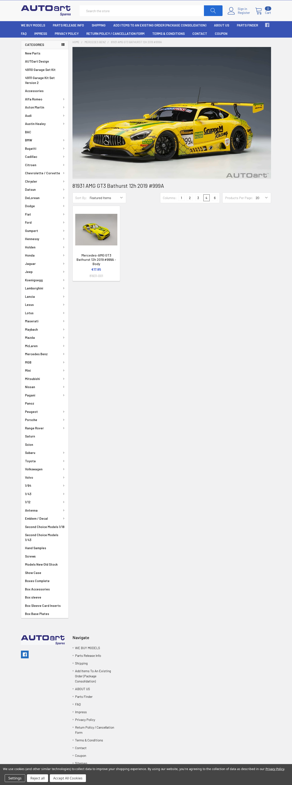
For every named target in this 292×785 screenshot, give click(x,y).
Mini (28, 370)
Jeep (29, 272)
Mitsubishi (32, 379)
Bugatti (30, 148)
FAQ (24, 33)
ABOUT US (221, 25)
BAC (28, 132)
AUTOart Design (37, 61)
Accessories (34, 91)
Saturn (30, 436)
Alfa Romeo (33, 99)
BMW (28, 140)
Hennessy (32, 239)
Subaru (30, 453)
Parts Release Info (68, 25)
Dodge (30, 206)
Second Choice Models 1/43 (41, 537)
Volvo (29, 477)
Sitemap (81, 763)
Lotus (29, 313)
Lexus (29, 305)
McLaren (31, 346)
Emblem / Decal (36, 518)
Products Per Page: (239, 198)
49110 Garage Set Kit (40, 70)
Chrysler (31, 181)
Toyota (30, 461)
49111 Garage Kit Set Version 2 (40, 80)
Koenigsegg (34, 280)
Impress (40, 33)
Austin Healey (35, 124)
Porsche (31, 420)
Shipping (99, 25)
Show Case (33, 573)
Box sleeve (33, 597)
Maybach (31, 329)
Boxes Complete (37, 581)
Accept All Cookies (68, 778)
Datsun (30, 189)
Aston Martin (34, 107)
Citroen (30, 165)
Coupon (221, 33)
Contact (199, 33)
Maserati (31, 321)
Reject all (37, 778)
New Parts (32, 53)
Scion (29, 444)
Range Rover (34, 428)
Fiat (28, 214)
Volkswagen (34, 469)
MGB (28, 362)
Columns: (170, 198)
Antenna (31, 510)
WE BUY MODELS (33, 25)
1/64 (28, 485)
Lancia (30, 296)
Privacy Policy (67, 33)
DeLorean (32, 198)
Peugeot (31, 412)
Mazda (30, 337)
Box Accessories (37, 589)
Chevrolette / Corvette (42, 173)
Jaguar (30, 264)
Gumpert (31, 231)
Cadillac (31, 156)
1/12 (27, 502)
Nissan (30, 387)
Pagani (30, 395)
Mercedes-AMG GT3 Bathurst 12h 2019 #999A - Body (96, 259)
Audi (28, 115)
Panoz (29, 403)
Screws (30, 556)
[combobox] (151, 10)
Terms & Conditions (168, 33)
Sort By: (81, 198)
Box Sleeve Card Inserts (43, 605)
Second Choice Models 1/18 (44, 527)
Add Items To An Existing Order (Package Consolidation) (159, 25)
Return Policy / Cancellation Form (115, 33)
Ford (28, 222)
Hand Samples (35, 548)
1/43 (28, 494)
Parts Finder (247, 25)
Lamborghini (34, 288)
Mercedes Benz (36, 354)
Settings (15, 778)
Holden (30, 247)
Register (244, 13)
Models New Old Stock (41, 564)
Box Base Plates (37, 614)
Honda (30, 255)
